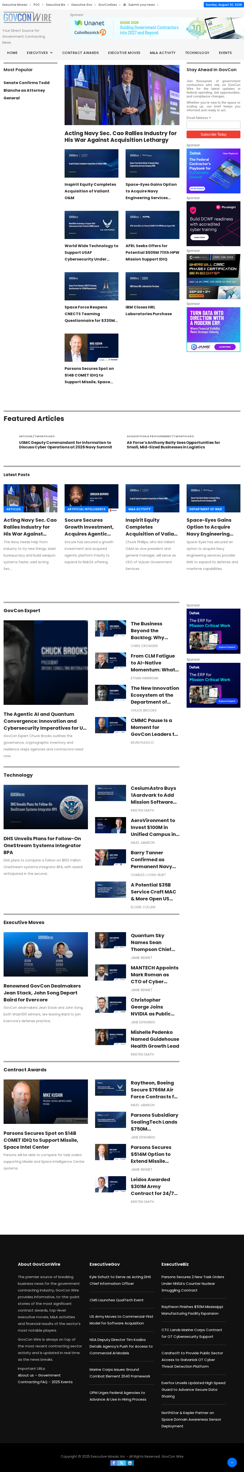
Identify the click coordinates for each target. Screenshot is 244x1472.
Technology (197, 52)
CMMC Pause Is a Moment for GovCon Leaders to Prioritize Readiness (155, 730)
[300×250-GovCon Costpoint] (213, 631)
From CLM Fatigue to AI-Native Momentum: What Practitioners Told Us (153, 670)
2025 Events (62, 1381)
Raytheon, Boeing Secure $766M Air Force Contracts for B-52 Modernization (155, 1096)
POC (37, 5)
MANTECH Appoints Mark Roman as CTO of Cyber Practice (154, 978)
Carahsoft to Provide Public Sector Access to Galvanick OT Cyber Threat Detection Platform (192, 1359)
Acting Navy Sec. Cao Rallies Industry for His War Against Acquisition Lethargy (121, 136)
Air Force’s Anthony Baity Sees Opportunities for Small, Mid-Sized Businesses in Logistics (88, 445)
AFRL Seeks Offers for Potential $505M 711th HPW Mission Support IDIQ (152, 252)
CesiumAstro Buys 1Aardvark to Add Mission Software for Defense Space (153, 798)
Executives (37, 52)
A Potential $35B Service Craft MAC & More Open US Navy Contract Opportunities (153, 899)
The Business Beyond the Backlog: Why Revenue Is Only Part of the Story (151, 637)
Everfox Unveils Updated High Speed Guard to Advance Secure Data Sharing (193, 1389)
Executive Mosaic (14, 5)
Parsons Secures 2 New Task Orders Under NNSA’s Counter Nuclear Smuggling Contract (193, 1283)
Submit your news (141, 5)
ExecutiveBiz (175, 1264)
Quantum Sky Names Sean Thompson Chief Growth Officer (151, 946)
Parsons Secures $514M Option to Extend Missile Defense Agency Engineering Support (151, 1164)
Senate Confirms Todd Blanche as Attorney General (27, 90)
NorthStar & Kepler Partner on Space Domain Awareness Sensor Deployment (191, 1419)
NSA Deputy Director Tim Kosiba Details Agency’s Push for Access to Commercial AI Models (121, 1346)
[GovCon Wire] (27, 18)
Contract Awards (80, 52)
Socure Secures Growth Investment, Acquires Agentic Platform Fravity (89, 530)
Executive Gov (81, 5)
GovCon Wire (172, 1456)
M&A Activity (163, 52)
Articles (13, 509)
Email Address (199, 118)
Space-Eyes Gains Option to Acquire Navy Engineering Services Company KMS (210, 534)
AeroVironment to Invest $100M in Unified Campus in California (153, 831)
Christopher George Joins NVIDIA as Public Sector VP (151, 1010)
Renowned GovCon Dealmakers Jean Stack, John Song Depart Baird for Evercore (42, 993)
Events (225, 52)
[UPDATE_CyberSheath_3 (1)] (213, 276)
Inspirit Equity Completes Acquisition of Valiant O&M (90, 191)
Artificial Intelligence (86, 509)
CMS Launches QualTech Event (117, 1299)
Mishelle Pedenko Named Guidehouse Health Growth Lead (155, 1039)
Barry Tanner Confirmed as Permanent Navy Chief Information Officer (153, 866)
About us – (28, 1375)
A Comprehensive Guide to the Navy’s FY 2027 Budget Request (193, 445)
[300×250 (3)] (213, 223)
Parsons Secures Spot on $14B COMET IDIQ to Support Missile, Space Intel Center (41, 1140)
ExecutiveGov (105, 1264)
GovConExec (107, 5)
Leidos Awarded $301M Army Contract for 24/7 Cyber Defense (152, 1190)
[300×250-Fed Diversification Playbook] (213, 171)
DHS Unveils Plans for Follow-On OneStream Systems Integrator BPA (42, 845)
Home (12, 52)
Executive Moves (124, 52)
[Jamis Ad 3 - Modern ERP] (213, 329)
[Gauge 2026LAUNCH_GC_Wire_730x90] (157, 28)
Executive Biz (55, 5)
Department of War (205, 509)
